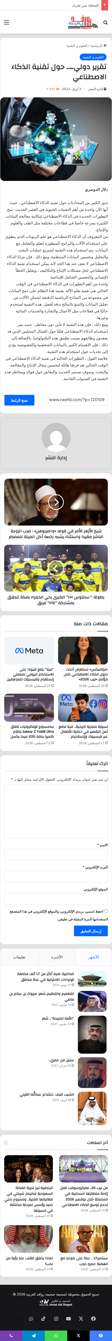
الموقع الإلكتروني (96, 889)
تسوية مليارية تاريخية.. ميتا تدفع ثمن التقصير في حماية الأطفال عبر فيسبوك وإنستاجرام (83, 731)
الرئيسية (96, 45)
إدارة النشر (95, 89)
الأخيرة (57, 956)
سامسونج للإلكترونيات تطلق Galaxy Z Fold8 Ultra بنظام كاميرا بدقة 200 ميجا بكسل (32, 731)
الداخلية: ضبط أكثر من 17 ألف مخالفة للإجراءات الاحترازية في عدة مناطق (45, 977)
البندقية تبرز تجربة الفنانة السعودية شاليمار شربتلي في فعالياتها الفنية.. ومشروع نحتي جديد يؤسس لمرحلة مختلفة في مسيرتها (28, 1199)
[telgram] (18, 1319)
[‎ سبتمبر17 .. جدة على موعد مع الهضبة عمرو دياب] (83, 1239)
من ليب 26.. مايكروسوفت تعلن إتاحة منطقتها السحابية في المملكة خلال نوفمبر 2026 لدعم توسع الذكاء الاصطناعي (84, 1196)
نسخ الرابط (19, 400)
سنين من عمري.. (61, 1060)
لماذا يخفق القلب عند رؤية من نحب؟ (29, 1261)
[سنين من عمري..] (92, 1072)
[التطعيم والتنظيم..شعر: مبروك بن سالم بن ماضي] (92, 1001)
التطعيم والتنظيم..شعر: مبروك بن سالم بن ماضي (41, 996)
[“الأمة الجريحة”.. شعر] (92, 1035)
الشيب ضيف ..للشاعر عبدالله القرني (47, 1094)
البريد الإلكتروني (95, 867)
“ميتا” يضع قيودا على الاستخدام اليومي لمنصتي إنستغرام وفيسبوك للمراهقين (30, 674)
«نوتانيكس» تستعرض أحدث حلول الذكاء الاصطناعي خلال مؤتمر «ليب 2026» (86, 674)
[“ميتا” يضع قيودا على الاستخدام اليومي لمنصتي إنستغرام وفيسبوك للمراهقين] (29, 651)
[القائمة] (6, 24)
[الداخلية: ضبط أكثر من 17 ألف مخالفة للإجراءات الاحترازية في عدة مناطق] (92, 979)
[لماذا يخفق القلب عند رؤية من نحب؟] (28, 1239)
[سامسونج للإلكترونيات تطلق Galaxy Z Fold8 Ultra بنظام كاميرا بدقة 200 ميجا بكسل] (29, 708)
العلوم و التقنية (77, 45)
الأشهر (93, 956)
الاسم (102, 845)
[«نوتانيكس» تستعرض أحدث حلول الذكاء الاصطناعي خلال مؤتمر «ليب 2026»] (83, 651)
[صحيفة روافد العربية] (83, 22)
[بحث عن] (105, 24)
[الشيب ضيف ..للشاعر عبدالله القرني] (92, 1108)
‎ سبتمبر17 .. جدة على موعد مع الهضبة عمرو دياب (84, 1261)
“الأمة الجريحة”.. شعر (58, 1018)
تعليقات (19, 956)
